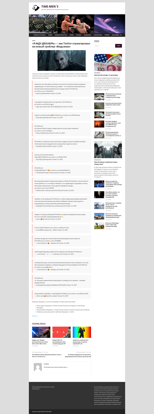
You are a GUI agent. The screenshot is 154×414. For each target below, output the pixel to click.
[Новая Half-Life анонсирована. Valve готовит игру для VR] (61, 338)
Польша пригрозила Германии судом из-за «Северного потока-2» (113, 133)
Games (72, 35)
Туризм (107, 35)
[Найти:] (108, 46)
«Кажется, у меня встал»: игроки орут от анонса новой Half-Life (81, 341)
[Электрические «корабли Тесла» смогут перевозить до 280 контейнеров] (99, 208)
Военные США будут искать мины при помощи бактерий (112, 224)
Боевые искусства (61, 35)
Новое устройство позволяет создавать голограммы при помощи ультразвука (113, 183)
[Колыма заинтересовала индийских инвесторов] (99, 109)
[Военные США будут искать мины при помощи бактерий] (99, 228)
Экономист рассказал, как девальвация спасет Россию (113, 113)
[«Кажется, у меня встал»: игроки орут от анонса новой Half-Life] (82, 338)
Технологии (98, 35)
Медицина (87, 35)
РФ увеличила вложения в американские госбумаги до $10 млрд (113, 95)
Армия (50, 35)
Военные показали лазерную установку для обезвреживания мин (113, 215)
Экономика (115, 35)
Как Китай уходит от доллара (106, 75)
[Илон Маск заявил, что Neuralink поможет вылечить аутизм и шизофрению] (99, 197)
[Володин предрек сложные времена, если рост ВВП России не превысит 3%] (99, 127)
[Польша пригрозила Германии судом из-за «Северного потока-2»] (99, 138)
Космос (78, 35)
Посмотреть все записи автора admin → (56, 367)
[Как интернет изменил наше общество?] (108, 158)
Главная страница (39, 35)
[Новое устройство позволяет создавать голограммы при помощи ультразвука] (99, 187)
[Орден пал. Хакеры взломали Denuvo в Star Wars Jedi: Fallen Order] (41, 338)
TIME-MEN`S (49, 6)
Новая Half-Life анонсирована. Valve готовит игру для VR (59, 341)
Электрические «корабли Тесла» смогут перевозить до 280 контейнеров (113, 205)
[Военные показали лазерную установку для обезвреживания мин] (99, 219)
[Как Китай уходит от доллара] (108, 71)
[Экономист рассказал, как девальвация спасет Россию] (99, 118)
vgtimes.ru (35, 316)
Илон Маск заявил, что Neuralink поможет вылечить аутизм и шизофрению (112, 194)
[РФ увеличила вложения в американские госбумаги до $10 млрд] (99, 99)
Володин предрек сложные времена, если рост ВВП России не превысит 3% (113, 124)
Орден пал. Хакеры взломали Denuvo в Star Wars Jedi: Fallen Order (40, 341)
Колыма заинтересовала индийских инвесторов (113, 104)
